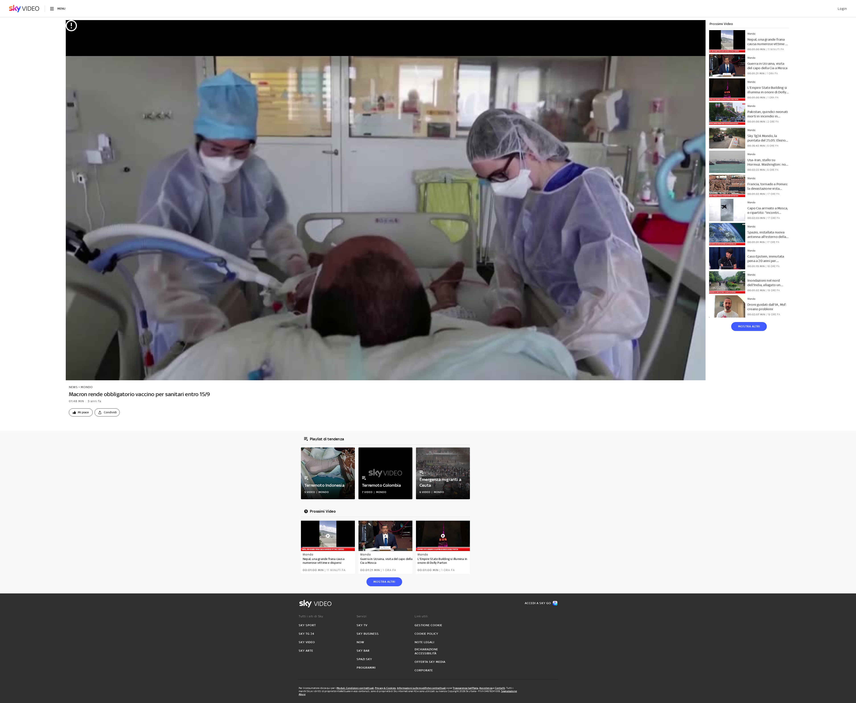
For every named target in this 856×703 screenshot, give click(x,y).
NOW (360, 642)
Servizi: (362, 616)
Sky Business (368, 633)
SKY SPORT (307, 625)
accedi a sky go (538, 603)
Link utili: (422, 616)
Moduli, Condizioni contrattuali (355, 688)
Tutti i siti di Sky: (311, 616)
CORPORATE (424, 670)
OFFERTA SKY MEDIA (430, 661)
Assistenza (485, 688)
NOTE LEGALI (424, 642)
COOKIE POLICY (426, 633)
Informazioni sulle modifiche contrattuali (421, 688)
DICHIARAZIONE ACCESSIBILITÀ (426, 651)
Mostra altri (749, 326)
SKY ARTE (306, 650)
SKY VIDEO (307, 642)
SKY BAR (363, 650)
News (73, 387)
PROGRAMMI (366, 667)
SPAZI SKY (364, 659)
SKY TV (362, 625)
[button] (81, 412)
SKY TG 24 (306, 633)
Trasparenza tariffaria (465, 688)
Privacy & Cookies (385, 688)
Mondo (87, 387)
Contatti (500, 688)
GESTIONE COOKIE (428, 625)
